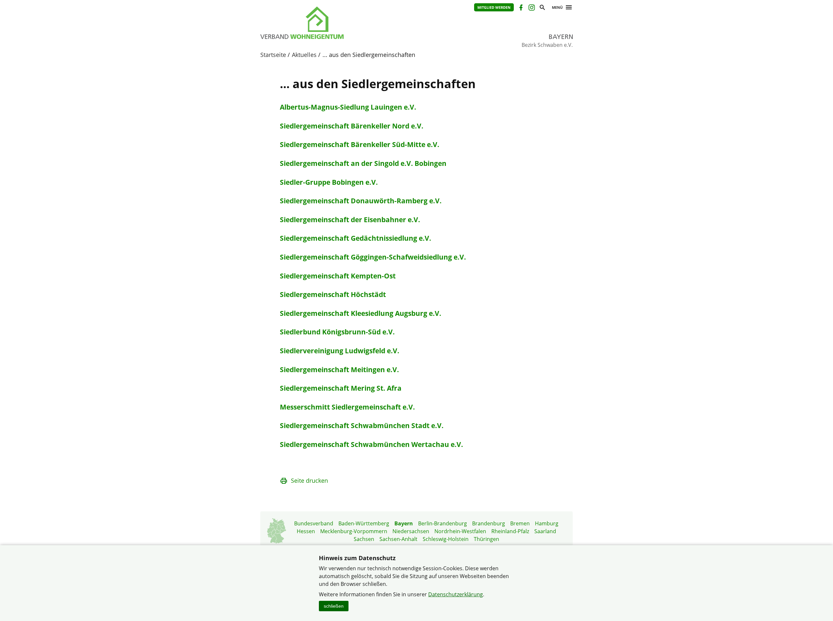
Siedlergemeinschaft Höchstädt (333, 294)
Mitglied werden (494, 7)
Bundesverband (313, 523)
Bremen (520, 523)
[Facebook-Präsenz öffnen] (520, 8)
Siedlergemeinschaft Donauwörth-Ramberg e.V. (361, 200)
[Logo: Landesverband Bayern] (331, 23)
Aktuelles (304, 55)
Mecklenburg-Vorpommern (353, 531)
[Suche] (542, 8)
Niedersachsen (410, 531)
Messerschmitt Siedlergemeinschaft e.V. (347, 407)
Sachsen (364, 539)
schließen (334, 606)
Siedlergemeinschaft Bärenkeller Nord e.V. (351, 125)
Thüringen (486, 539)
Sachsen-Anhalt (398, 539)
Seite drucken (309, 480)
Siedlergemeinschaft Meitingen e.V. (339, 369)
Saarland (545, 531)
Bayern (403, 523)
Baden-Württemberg (363, 523)
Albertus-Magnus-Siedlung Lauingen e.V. (348, 107)
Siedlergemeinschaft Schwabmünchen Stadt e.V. (362, 425)
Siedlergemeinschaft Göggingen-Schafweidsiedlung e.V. (373, 257)
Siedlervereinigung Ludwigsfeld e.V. (339, 350)
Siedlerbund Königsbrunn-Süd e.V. (337, 331)
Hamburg (546, 523)
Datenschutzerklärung (455, 594)
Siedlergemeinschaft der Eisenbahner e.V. (350, 219)
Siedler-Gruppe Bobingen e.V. (329, 182)
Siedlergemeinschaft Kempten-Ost (338, 275)
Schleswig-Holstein (446, 539)
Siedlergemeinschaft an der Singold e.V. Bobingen (363, 163)
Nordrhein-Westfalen (460, 531)
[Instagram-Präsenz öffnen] (531, 8)
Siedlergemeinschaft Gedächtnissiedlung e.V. (355, 238)
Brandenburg (488, 523)
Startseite (273, 55)
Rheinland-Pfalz (510, 531)
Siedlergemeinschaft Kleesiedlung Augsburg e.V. (360, 313)
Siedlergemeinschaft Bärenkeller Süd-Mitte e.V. (359, 144)
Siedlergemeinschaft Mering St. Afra (341, 388)
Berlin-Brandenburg (442, 523)
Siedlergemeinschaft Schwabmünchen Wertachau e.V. (371, 444)
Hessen (306, 531)
